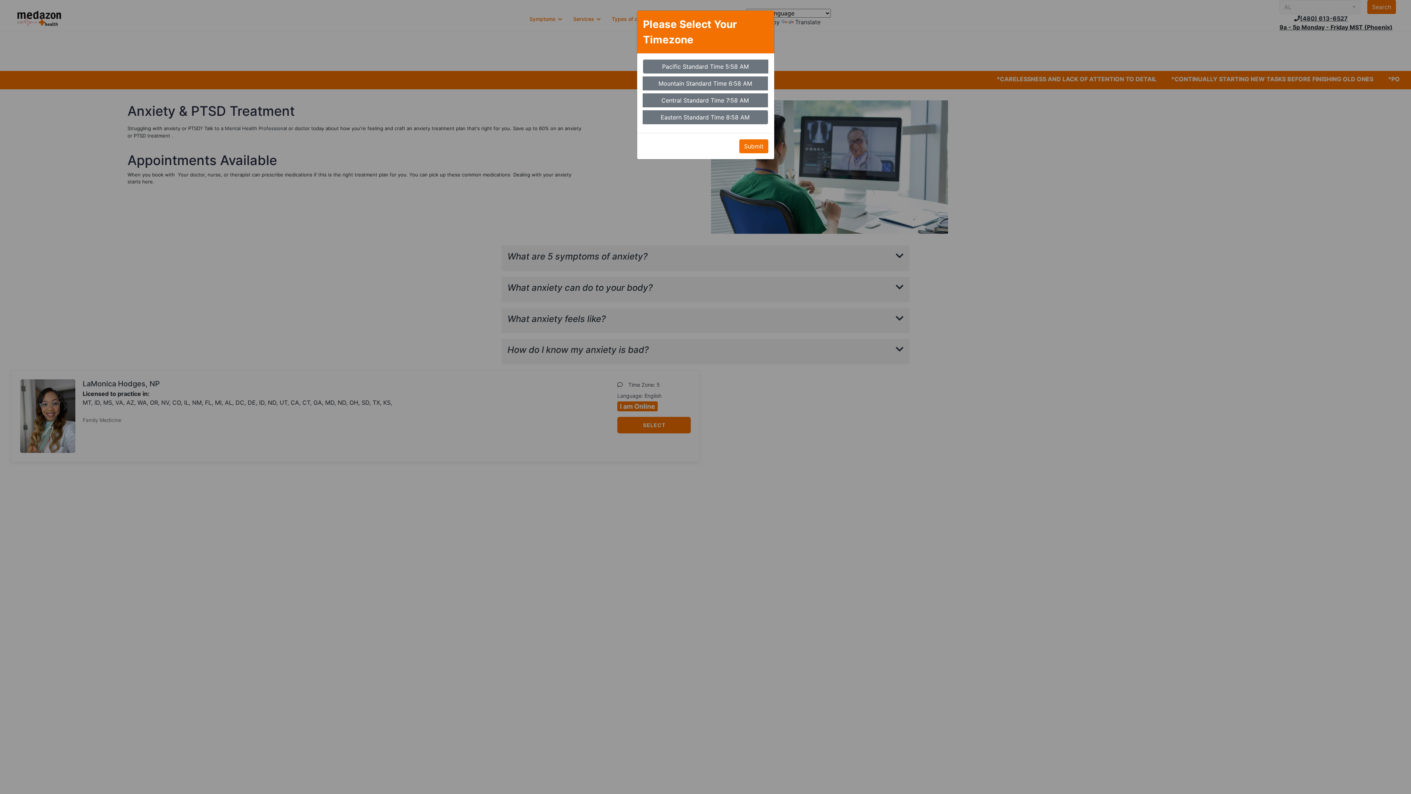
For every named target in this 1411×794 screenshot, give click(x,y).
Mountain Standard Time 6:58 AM (705, 83)
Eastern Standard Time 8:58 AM (705, 117)
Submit (754, 146)
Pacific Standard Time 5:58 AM (705, 66)
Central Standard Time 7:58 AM (705, 100)
